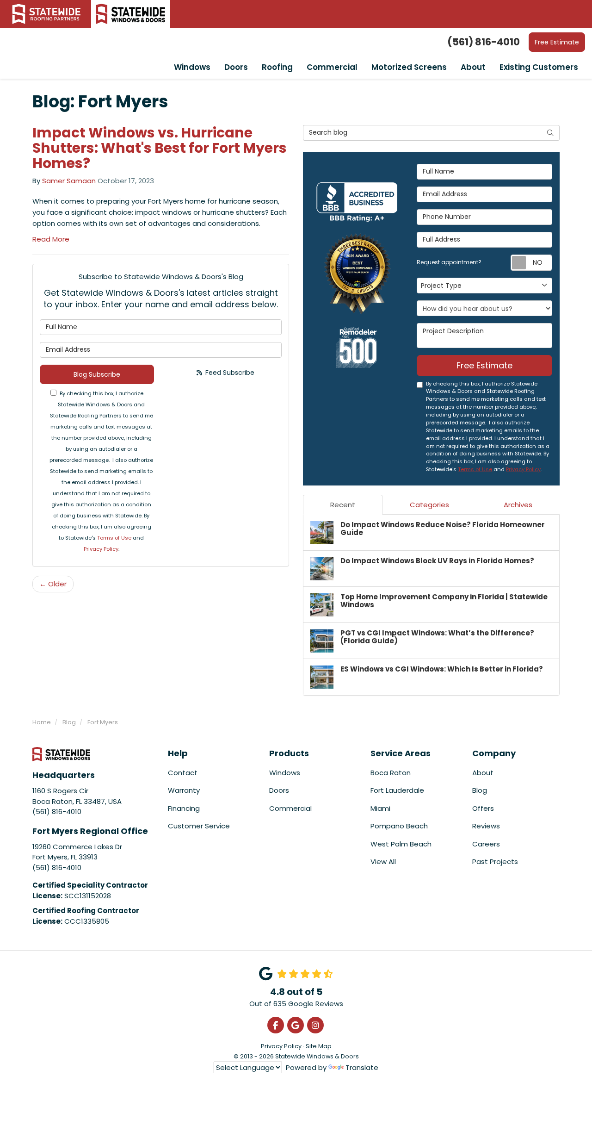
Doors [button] (236, 67)
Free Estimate (557, 42)
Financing (184, 808)
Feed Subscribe (229, 372)
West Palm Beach (401, 844)
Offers (483, 808)
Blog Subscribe (97, 374)
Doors (279, 790)
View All (383, 861)
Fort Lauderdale (397, 790)
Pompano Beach (399, 826)
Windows (284, 772)
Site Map (319, 1046)
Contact (182, 772)
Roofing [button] (277, 67)
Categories (429, 505)
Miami (380, 808)
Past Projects (495, 861)
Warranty (184, 790)
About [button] (473, 67)
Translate (361, 1067)
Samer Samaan (69, 181)
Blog (479, 790)
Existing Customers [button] (539, 67)
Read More (50, 239)
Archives (518, 505)
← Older (53, 584)
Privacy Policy (101, 549)
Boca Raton (390, 772)
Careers (486, 844)
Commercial (290, 808)
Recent (342, 505)
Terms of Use (114, 537)
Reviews (486, 826)
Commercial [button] (332, 67)
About (482, 772)
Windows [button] (192, 67)
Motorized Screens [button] (409, 67)
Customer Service (199, 826)
